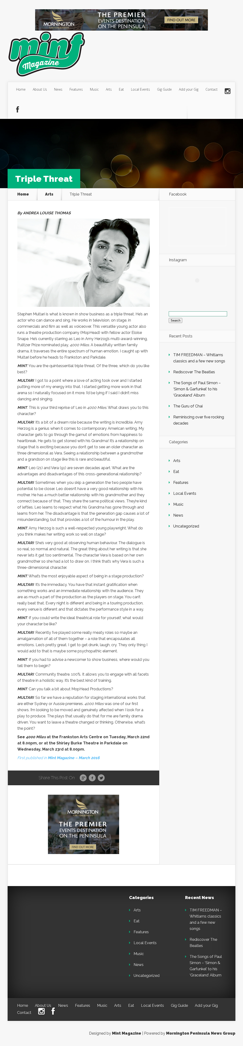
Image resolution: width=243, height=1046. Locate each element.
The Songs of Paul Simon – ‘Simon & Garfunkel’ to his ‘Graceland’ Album (197, 389)
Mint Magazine (126, 1033)
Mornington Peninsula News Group (200, 1033)
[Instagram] (227, 91)
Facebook (92, 778)
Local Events (140, 89)
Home (21, 89)
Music (94, 89)
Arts (109, 89)
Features (76, 89)
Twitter (101, 778)
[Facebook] (18, 110)
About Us (40, 89)
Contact (212, 89)
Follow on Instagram (200, 289)
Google (83, 778)
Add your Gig (188, 89)
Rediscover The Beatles (194, 372)
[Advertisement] (50, 925)
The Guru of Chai (188, 406)
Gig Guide (164, 89)
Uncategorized (186, 526)
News (58, 89)
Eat (121, 89)
